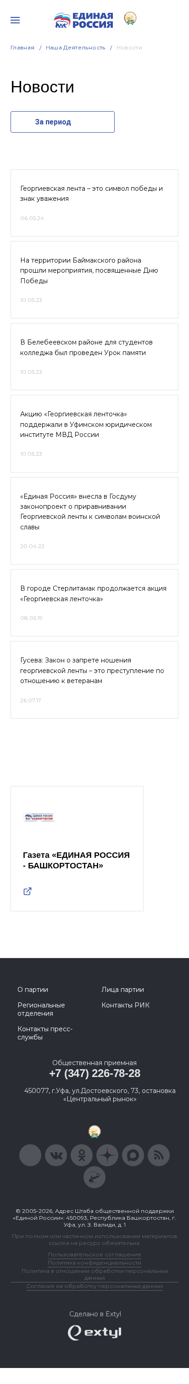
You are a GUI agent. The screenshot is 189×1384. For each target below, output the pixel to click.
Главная (23, 47)
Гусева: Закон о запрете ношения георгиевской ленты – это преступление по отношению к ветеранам (92, 670)
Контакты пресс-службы (44, 1033)
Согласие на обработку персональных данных (94, 1285)
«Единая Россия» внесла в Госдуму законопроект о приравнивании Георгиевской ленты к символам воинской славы (90, 511)
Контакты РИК (125, 1005)
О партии (32, 989)
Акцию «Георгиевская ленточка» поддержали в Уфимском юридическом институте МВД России (86, 424)
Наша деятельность (76, 47)
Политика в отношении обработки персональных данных (95, 1274)
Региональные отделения (41, 1009)
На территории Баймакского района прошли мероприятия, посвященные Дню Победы (89, 270)
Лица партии (122, 989)
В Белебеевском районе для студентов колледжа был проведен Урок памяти (86, 347)
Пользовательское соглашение (94, 1254)
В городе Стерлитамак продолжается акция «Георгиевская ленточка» (93, 593)
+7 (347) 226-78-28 (94, 1073)
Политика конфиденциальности (94, 1262)
